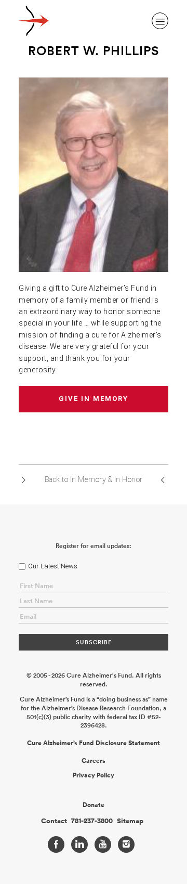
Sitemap (130, 821)
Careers (93, 760)
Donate (93, 805)
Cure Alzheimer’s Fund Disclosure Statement (93, 743)
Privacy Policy (93, 775)
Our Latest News (52, 566)
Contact (54, 821)
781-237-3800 (92, 821)
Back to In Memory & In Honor (94, 479)
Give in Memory (93, 398)
